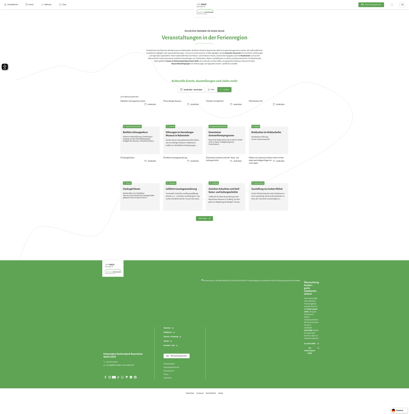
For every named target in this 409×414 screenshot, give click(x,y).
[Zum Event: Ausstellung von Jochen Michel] (268, 171)
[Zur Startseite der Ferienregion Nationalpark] (205, 9)
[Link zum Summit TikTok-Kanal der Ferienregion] (118, 377)
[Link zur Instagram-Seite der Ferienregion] (109, 377)
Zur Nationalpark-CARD (309, 350)
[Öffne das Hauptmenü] (402, 4)
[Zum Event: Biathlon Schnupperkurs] (140, 114)
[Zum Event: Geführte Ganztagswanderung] (183, 171)
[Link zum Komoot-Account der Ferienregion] (131, 377)
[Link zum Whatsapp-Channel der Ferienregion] (122, 377)
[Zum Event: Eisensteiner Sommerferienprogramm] (225, 114)
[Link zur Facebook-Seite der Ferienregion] (105, 377)
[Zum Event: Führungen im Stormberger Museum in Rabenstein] (183, 114)
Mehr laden (203, 218)
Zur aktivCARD (309, 344)
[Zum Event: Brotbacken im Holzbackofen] (268, 114)
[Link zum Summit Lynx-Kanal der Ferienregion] (135, 377)
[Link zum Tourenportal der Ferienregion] (126, 377)
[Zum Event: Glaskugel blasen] (140, 171)
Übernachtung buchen (373, 5)
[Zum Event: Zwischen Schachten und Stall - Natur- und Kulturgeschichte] (225, 171)
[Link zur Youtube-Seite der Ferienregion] (114, 377)
